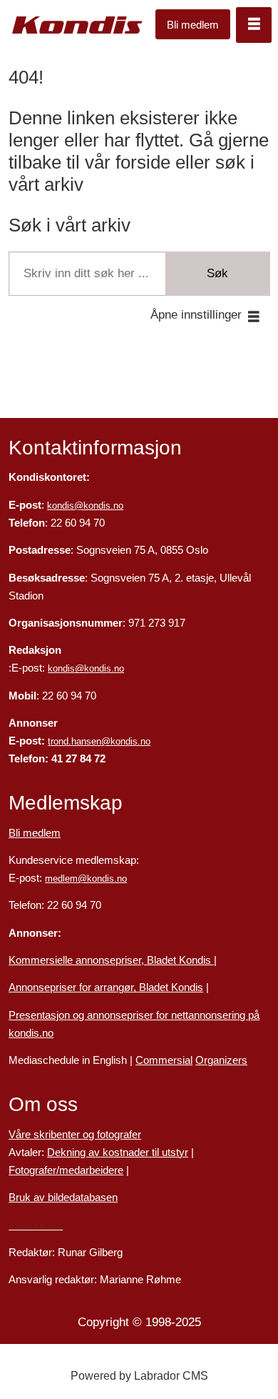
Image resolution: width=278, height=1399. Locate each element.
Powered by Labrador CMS (139, 1376)
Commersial (163, 1060)
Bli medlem (193, 25)
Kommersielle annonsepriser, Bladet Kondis (111, 960)
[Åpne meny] (254, 25)
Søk (217, 273)
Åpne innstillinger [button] (196, 314)
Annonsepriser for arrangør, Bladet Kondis (106, 987)
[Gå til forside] (77, 25)
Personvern (36, 1225)
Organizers (221, 1060)
